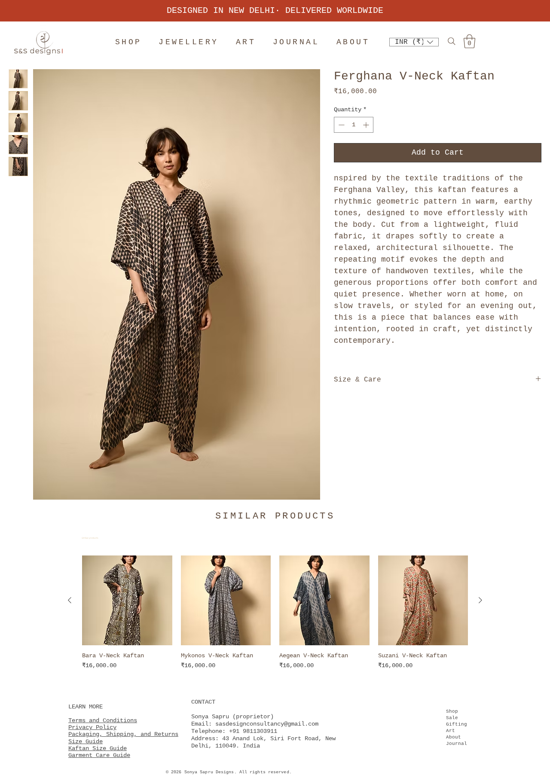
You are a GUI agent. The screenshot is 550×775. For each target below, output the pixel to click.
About (453, 737)
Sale (452, 717)
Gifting (456, 724)
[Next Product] (480, 600)
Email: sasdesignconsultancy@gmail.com (254, 723)
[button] (414, 42)
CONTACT (203, 702)
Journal (456, 743)
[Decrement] (340, 124)
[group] (275, 616)
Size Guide (85, 741)
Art (450, 730)
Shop (452, 711)
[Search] (451, 41)
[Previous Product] (69, 600)
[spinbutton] (353, 124)
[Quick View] (127, 600)
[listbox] (414, 42)
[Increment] (366, 124)
